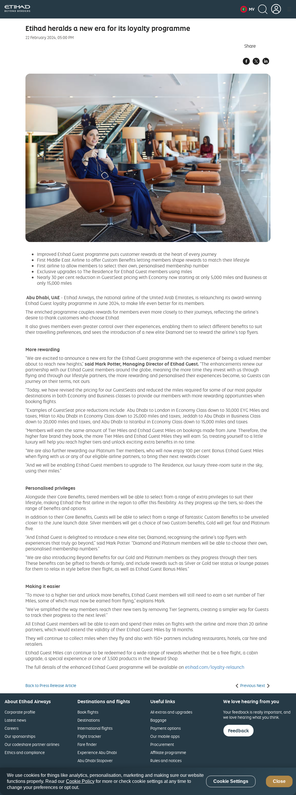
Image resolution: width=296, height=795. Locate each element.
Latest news (15, 720)
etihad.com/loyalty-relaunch (214, 667)
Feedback (238, 730)
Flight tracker (89, 736)
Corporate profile (20, 712)
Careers (11, 728)
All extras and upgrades (171, 712)
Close (279, 781)
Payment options (165, 728)
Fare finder (87, 744)
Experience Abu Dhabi (97, 752)
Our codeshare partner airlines (32, 744)
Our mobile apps (165, 736)
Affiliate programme (168, 752)
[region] (148, 781)
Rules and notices (166, 760)
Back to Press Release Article (50, 685)
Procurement (162, 744)
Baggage (158, 720)
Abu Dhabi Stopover (95, 760)
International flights (94, 728)
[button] (247, 9)
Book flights (87, 712)
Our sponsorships (20, 736)
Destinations (88, 720)
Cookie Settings (230, 781)
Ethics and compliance (25, 752)
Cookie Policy (80, 781)
